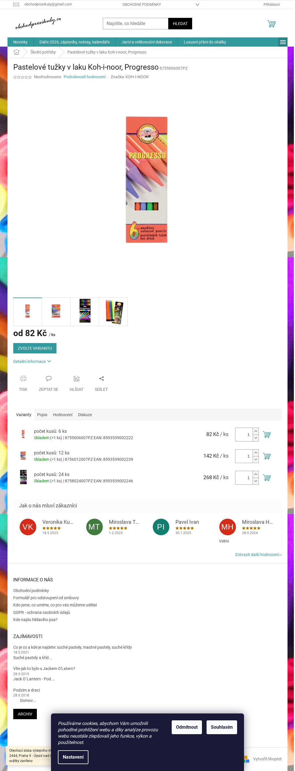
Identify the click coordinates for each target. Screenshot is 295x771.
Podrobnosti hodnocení (84, 77)
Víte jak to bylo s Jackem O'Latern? (44, 668)
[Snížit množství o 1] (255, 438)
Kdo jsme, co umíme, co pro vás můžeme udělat (55, 605)
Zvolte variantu (35, 348)
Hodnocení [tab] (62, 414)
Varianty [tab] (23, 414)
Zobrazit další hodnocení (257, 554)
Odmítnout (187, 727)
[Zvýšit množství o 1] (255, 431)
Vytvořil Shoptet (267, 759)
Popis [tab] (42, 414)
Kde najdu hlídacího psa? (35, 619)
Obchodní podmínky (141, 4)
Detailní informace (29, 361)
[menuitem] (20, 42)
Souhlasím (222, 727)
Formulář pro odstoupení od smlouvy (46, 597)
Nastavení (73, 757)
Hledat (180, 23)
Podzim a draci (26, 690)
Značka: (130, 77)
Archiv (25, 714)
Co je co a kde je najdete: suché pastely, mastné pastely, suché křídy (72, 647)
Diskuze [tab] (85, 414)
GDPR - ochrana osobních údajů (41, 612)
